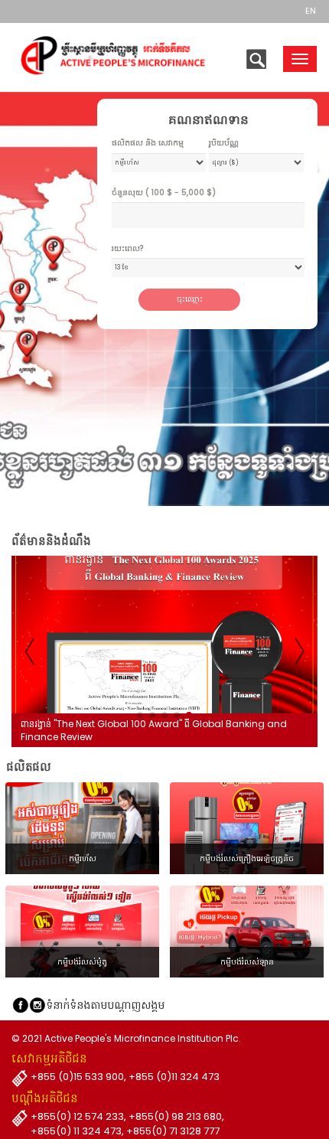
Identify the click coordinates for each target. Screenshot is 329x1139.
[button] (140, 715)
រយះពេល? (127, 248)
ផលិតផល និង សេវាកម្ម (148, 143)
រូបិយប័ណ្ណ (224, 143)
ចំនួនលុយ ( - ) (164, 193)
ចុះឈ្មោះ (190, 299)
